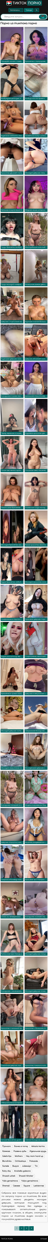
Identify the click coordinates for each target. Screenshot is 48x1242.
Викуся (15, 1166)
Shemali (6, 1186)
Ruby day (6, 1171)
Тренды (29, 10)
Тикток (26, 3)
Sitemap (43, 1239)
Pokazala (33, 1161)
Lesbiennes (38, 1186)
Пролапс (6, 1146)
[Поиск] (43, 17)
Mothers (19, 1156)
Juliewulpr (26, 1166)
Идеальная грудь (38, 1151)
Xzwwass (6, 1151)
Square (26, 1186)
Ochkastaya (20, 1161)
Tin (36, 1166)
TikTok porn (7, 1239)
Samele (5, 1166)
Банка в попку (21, 1146)
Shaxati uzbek (8, 1176)
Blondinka (6, 1161)
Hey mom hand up (34, 1156)
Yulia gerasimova (10, 1181)
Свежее (16, 1186)
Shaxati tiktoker (26, 1176)
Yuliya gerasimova (29, 1181)
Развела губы (20, 1151)
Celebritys (6, 1156)
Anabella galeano (22, 1171)
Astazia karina (38, 1146)
